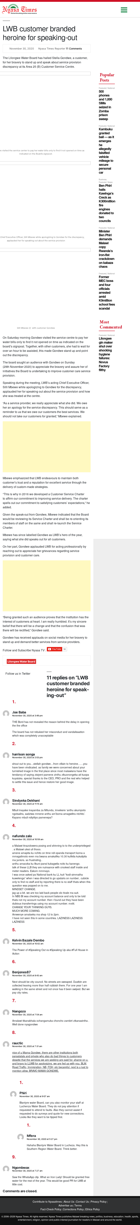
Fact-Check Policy (50, 1209)
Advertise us (66, 1205)
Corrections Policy (73, 1209)
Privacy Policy (98, 1201)
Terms (78, 1205)
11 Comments (74, 48)
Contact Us (83, 1201)
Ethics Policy (92, 1209)
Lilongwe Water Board (21, 661)
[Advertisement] (47, 446)
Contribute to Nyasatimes (48, 1201)
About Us (69, 1201)
